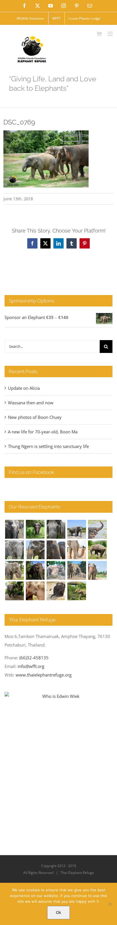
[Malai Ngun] (35, 570)
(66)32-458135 (34, 658)
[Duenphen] (14, 591)
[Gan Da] (14, 550)
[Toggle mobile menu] (111, 34)
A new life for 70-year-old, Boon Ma (43, 432)
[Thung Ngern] (35, 529)
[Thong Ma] (56, 550)
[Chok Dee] (76, 570)
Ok (58, 912)
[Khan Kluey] (56, 591)
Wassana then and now (30, 402)
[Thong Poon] (76, 550)
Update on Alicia (24, 388)
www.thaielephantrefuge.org (44, 675)
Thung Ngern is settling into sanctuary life (48, 446)
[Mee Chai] (35, 550)
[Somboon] (76, 591)
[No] (110, 904)
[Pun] (97, 570)
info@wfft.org (31, 666)
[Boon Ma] (56, 529)
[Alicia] (97, 529)
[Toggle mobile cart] (99, 34)
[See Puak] (35, 591)
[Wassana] (56, 570)
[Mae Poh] (76, 529)
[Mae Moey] (14, 529)
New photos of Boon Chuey (35, 417)
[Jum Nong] (14, 570)
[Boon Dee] (97, 550)
